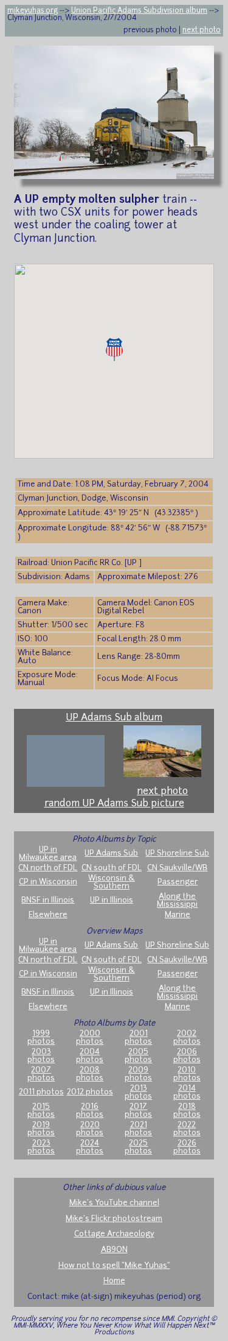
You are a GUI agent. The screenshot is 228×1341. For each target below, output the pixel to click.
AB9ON (114, 1250)
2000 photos (89, 1038)
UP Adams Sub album (114, 718)
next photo (201, 30)
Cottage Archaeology (114, 1234)
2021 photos (138, 1129)
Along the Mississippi (177, 901)
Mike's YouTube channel (114, 1203)
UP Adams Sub (111, 853)
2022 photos (187, 1129)
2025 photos (138, 1147)
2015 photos (41, 1111)
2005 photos (138, 1056)
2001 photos (138, 1038)
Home (114, 1281)
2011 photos (41, 1092)
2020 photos (89, 1129)
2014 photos (187, 1092)
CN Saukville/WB (177, 868)
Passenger (177, 882)
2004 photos (89, 1056)
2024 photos (89, 1147)
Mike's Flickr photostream (114, 1219)
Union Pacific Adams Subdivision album (139, 11)
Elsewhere (48, 915)
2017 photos (138, 1111)
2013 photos (138, 1092)
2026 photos (187, 1147)
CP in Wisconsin (48, 882)
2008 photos (89, 1074)
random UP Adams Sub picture (114, 804)
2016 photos (89, 1111)
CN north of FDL (47, 868)
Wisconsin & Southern (111, 882)
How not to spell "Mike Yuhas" (114, 1266)
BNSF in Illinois (47, 900)
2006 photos (187, 1056)
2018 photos (187, 1111)
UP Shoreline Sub (177, 853)
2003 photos (41, 1056)
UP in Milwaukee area (48, 854)
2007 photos (41, 1074)
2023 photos (41, 1147)
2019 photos (41, 1129)
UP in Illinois (111, 900)
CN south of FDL (111, 868)
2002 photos (187, 1038)
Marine (177, 915)
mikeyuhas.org (32, 11)
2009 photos (138, 1074)
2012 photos (90, 1092)
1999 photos (41, 1038)
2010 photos (187, 1074)
